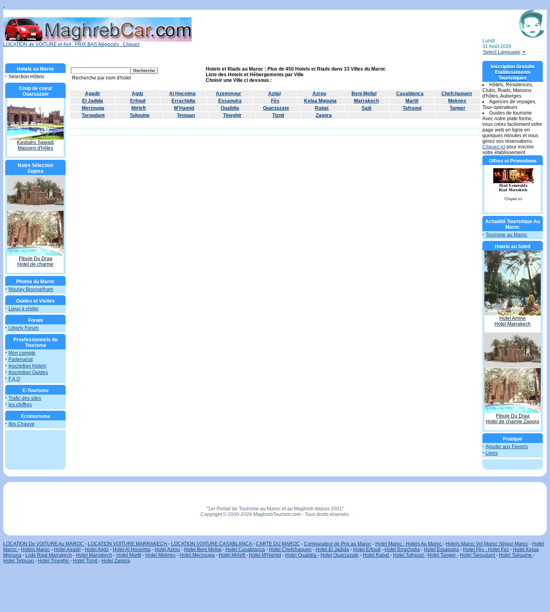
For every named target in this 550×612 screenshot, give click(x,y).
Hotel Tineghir (54, 561)
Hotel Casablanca (245, 549)
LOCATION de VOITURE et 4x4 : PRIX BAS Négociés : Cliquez (71, 44)
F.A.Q (14, 379)
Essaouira (230, 101)
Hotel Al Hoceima (132, 549)
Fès (275, 101)
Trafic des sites (24, 398)
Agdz (137, 93)
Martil (411, 101)
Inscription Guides (28, 372)
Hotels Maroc (35, 549)
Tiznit (278, 115)
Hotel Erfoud (366, 549)
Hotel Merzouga (197, 555)
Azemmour (228, 93)
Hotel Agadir (67, 549)
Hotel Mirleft (232, 555)
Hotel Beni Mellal (202, 549)
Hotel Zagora (115, 561)
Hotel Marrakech (94, 555)
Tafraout (412, 108)
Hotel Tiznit (86, 561)
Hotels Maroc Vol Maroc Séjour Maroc (487, 544)
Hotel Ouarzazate (339, 555)
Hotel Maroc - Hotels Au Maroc (409, 544)
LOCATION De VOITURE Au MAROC (44, 544)
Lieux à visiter (23, 308)
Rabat (322, 108)
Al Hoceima (182, 93)
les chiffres (20, 404)
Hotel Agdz (97, 549)
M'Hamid (184, 108)
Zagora (324, 115)
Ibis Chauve (21, 424)
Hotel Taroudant (478, 555)
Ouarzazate (276, 108)
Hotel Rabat (376, 555)
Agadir (92, 93)
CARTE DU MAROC (278, 544)
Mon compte (21, 353)
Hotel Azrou (167, 549)
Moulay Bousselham (30, 289)
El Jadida (92, 101)
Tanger (457, 108)
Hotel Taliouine (516, 555)
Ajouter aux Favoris (507, 446)
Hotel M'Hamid (265, 555)
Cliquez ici (493, 147)
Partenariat (20, 359)
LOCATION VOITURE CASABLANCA (212, 544)
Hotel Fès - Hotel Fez (486, 549)
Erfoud (137, 101)
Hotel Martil (128, 555)
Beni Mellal (364, 93)
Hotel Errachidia (402, 549)
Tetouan (186, 115)
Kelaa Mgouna (320, 101)
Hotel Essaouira (441, 549)
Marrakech (366, 101)
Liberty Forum (23, 328)
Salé (367, 108)
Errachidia (183, 101)
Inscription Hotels (27, 366)
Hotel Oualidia (301, 555)
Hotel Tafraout (409, 555)
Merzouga (93, 108)
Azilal (274, 93)
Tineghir (232, 115)
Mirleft (138, 108)
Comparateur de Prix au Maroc (337, 544)
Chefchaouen (456, 93)
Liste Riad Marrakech (48, 555)
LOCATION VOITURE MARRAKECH (128, 544)
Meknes (457, 101)
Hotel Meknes (160, 555)
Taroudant (93, 115)
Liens (492, 453)
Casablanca (410, 93)
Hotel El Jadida (332, 549)
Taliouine (140, 115)
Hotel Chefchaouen (290, 549)
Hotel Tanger (442, 555)
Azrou (319, 93)
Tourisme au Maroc (506, 235)
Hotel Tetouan (19, 561)
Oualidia (230, 108)
